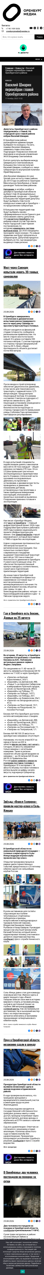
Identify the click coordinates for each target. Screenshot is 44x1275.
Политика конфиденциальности (26, 1268)
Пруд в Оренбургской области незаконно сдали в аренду (22, 1042)
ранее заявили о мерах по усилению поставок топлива (20, 761)
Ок (23, 1271)
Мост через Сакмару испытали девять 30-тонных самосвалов (21, 271)
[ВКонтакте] (29, 246)
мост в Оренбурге (17, 523)
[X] (37, 246)
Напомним (9, 189)
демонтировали (24, 534)
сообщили (18, 1140)
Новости (19, 68)
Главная (9, 68)
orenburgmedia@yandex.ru (18, 31)
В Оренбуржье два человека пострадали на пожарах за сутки (21, 1176)
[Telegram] (34, 246)
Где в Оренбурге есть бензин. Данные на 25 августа (22, 615)
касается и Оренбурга (19, 219)
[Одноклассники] (32, 246)
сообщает (9, 939)
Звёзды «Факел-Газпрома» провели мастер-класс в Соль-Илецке (22, 806)
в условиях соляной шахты (19, 1007)
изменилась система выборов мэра (19, 229)
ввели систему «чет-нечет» (25, 744)
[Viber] (39, 246)
